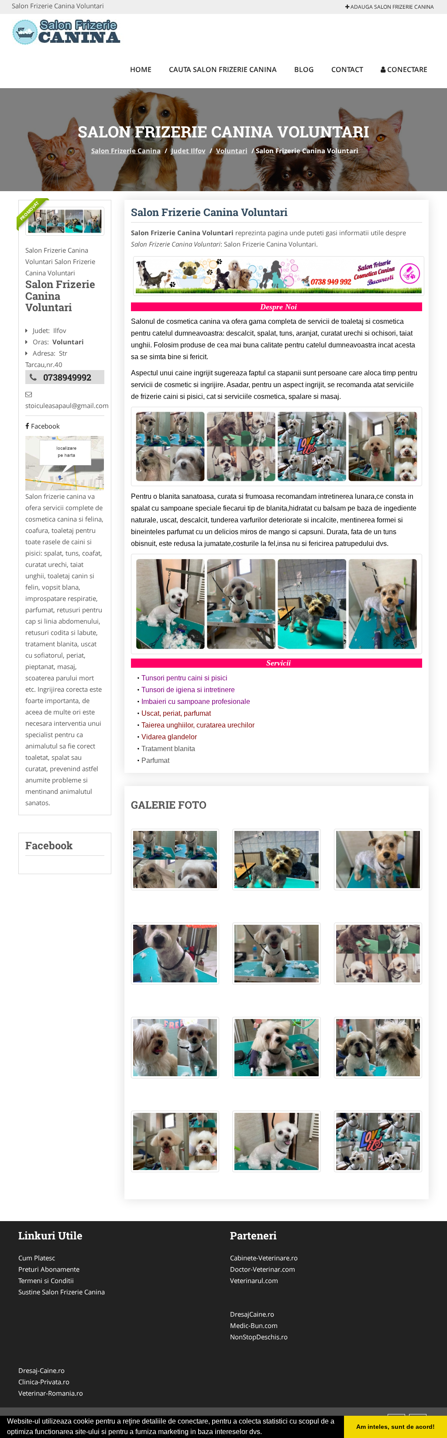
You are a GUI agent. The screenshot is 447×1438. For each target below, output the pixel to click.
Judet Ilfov (188, 150)
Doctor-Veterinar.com (262, 1269)
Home (140, 69)
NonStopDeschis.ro (259, 1336)
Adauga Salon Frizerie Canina (391, 6)
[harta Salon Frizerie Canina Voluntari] (64, 462)
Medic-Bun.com (254, 1325)
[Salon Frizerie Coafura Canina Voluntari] (64, 221)
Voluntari (232, 150)
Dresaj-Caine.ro (41, 1370)
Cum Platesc (36, 1257)
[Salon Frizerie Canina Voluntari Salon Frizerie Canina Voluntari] (175, 864)
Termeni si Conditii (46, 1280)
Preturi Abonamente (48, 1269)
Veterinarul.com (254, 1280)
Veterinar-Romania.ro (50, 1393)
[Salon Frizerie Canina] (69, 31)
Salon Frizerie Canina (126, 150)
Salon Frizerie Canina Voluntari (209, 212)
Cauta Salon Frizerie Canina (223, 69)
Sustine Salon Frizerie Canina (61, 1291)
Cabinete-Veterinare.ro (264, 1257)
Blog (304, 69)
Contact (347, 69)
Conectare (406, 69)
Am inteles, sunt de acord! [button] (395, 1426)
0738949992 (67, 377)
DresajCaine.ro (252, 1314)
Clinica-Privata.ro (43, 1381)
